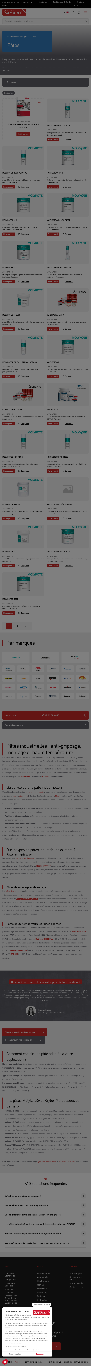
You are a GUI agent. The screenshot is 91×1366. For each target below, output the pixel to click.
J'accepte (40, 1354)
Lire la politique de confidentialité (15, 1346)
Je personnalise (15, 1354)
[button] (5, 1362)
